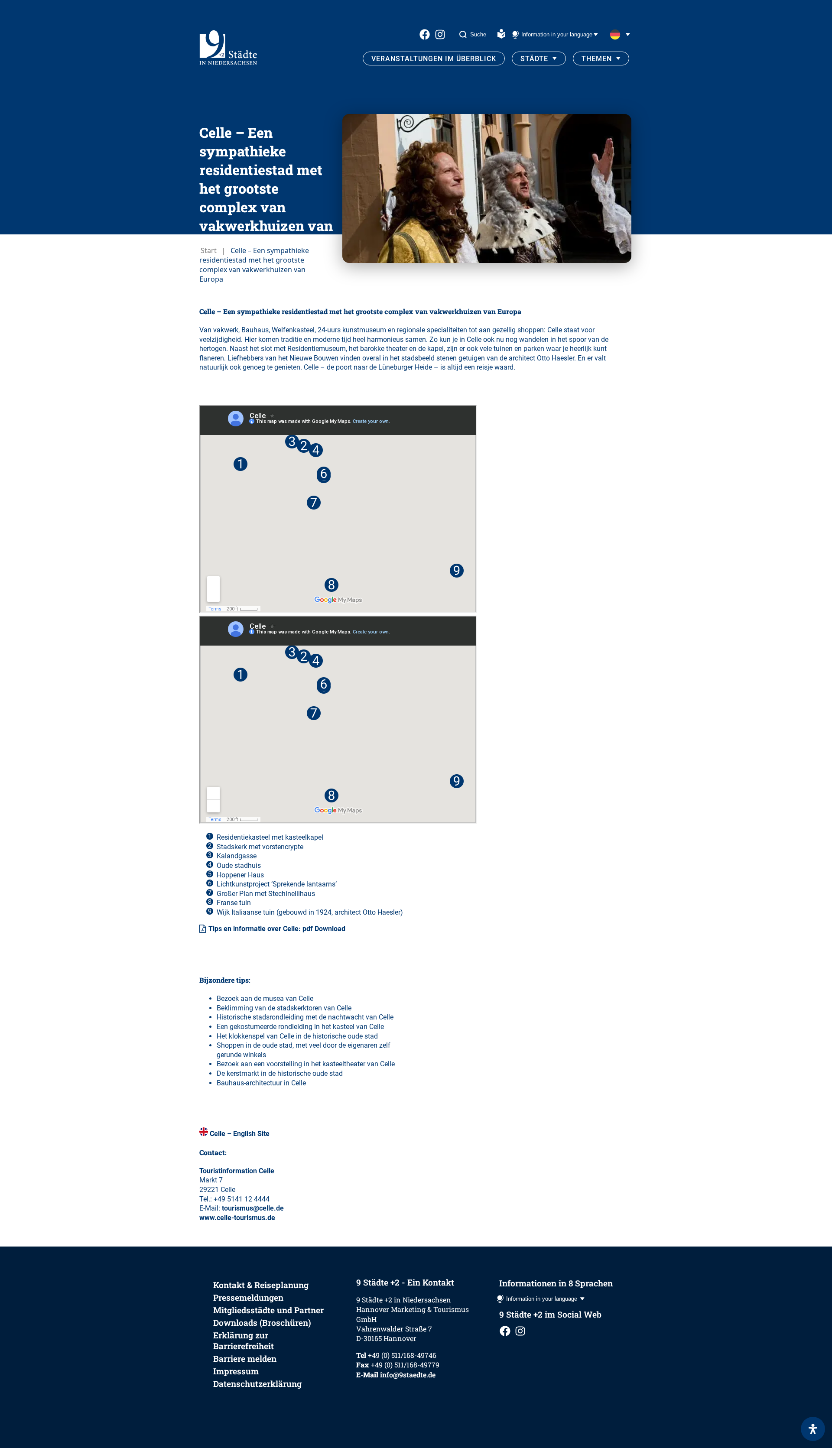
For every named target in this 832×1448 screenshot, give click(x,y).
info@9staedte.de (408, 1374)
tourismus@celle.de (253, 1208)
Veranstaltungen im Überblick (433, 59)
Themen (597, 59)
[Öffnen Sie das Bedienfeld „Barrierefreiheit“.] (813, 1429)
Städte (534, 59)
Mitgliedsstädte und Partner (268, 1310)
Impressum (236, 1371)
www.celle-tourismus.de (237, 1218)
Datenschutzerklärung (257, 1383)
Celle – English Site (240, 1134)
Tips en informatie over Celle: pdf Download (276, 929)
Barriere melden (244, 1358)
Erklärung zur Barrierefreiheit (243, 1340)
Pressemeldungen (248, 1297)
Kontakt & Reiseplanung (261, 1284)
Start (209, 250)
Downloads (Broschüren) (262, 1322)
